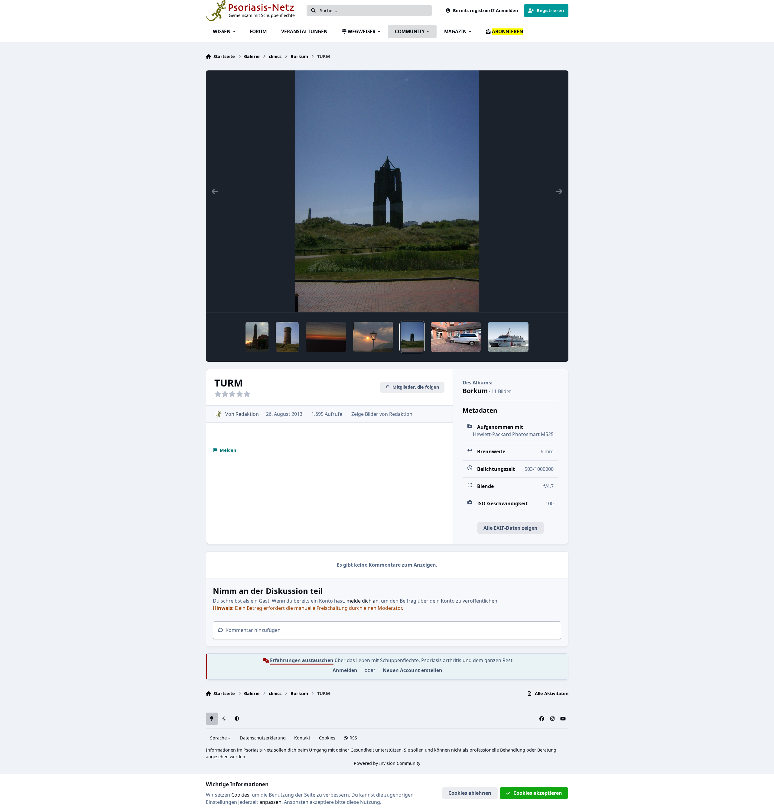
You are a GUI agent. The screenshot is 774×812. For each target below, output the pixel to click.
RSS (352, 738)
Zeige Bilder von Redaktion (381, 414)
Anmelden (345, 670)
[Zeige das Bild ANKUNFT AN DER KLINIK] (456, 337)
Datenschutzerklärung (263, 738)
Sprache (219, 738)
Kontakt (302, 738)
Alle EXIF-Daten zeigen (510, 528)
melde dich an (362, 600)
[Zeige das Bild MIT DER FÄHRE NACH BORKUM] (508, 337)
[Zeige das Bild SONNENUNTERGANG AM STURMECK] (373, 337)
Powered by (387, 763)
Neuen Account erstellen (412, 670)
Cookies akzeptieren (537, 793)
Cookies (327, 738)
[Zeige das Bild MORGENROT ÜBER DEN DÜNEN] (326, 337)
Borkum (475, 391)
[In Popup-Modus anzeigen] (387, 191)
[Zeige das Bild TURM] (412, 337)
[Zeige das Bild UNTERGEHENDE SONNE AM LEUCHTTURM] (257, 337)
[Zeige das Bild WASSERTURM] (287, 337)
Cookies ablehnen (469, 793)
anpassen (270, 802)
